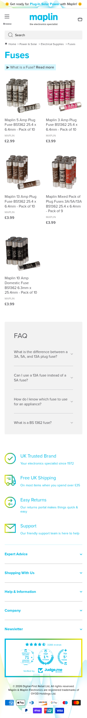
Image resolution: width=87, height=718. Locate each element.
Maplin (10, 135)
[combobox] (43, 35)
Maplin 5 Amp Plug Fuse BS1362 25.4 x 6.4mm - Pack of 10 (20, 124)
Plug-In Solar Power (44, 4)
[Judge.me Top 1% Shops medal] (46, 657)
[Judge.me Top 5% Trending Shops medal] (66, 657)
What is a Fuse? (31, 67)
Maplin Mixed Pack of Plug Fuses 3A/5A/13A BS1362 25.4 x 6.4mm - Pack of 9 (64, 203)
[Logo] (44, 19)
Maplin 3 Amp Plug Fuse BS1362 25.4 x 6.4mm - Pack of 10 (61, 124)
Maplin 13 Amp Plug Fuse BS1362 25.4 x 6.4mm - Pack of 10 (20, 201)
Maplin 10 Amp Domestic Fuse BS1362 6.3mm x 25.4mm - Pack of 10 (21, 285)
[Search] (9, 35)
